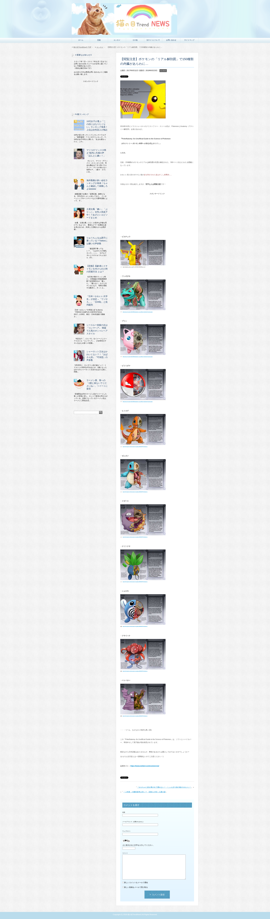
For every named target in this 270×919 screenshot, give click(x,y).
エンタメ (117, 40)
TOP (82, 47)
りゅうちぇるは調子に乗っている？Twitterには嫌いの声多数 (97, 241)
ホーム (80, 40)
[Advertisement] (157, 210)
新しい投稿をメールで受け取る (136, 887)
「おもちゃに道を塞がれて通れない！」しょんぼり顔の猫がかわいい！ (164, 787)
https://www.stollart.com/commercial (144, 766)
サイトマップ (189, 40)
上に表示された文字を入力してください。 (138, 845)
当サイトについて (153, 40)
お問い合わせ (171, 40)
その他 (135, 40)
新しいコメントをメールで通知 (136, 882)
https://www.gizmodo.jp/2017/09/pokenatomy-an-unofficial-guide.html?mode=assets (138, 311)
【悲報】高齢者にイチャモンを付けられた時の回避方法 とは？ (97, 269)
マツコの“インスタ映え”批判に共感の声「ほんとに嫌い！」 (96, 153)
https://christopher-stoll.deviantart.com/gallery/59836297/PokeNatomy (135, 446)
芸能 (99, 40)
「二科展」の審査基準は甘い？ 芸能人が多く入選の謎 (144, 792)
